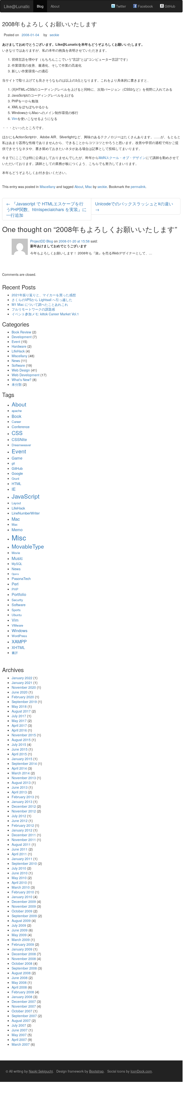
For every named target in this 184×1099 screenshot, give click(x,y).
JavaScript (25, 496)
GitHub (169, 6)
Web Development (25, 374)
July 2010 (19, 868)
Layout (16, 503)
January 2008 (22, 996)
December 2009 (24, 901)
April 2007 (19, 1039)
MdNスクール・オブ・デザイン (122, 157)
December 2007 (24, 1001)
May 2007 (19, 1034)
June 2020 (20, 692)
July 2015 (19, 744)
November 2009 (24, 906)
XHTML (18, 647)
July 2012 (19, 815)
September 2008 (24, 968)
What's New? (21, 379)
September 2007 (24, 1015)
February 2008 (23, 992)
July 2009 (19, 925)
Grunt (15, 478)
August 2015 (21, 739)
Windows (19, 630)
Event (16, 341)
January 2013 (22, 801)
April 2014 (19, 768)
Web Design (21, 370)
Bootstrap (96, 1071)
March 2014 (21, 773)
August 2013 (21, 782)
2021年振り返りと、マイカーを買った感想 (44, 294)
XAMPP (19, 641)
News (16, 360)
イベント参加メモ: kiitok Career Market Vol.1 (45, 314)
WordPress (19, 636)
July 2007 (19, 1025)
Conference (20, 426)
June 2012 (20, 820)
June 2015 (20, 749)
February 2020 (23, 696)
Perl (15, 584)
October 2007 (22, 1011)
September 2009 (24, 915)
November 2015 (24, 735)
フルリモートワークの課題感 (33, 309)
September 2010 (24, 863)
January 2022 (22, 677)
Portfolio (19, 594)
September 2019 (24, 701)
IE (14, 489)
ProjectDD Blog (41, 241)
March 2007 (21, 1044)
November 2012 (24, 811)
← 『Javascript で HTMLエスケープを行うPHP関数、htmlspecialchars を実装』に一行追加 (46, 209)
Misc (88, 186)
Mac (16, 519)
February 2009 (23, 944)
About (55, 6)
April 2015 (19, 754)
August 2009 (21, 920)
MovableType (28, 546)
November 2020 (24, 687)
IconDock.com (141, 1071)
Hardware (19, 346)
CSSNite (19, 439)
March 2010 (21, 887)
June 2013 (20, 787)
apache (17, 410)
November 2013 (24, 777)
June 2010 (20, 873)
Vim (14, 118)
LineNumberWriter (26, 512)
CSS (17, 432)
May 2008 (19, 982)
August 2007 (21, 1020)
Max (15, 524)
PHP (15, 589)
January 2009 (22, 949)
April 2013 (19, 792)
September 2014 (24, 763)
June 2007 (20, 1030)
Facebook (145, 6)
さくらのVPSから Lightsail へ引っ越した (42, 299)
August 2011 (21, 844)
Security (17, 600)
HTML (16, 483)
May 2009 (19, 934)
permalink (138, 186)
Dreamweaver (21, 445)
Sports (16, 610)
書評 (15, 652)
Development (22, 336)
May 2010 (19, 877)
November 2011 (24, 839)
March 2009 (21, 939)
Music (17, 558)
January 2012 (22, 830)
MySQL (17, 563)
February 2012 (23, 825)
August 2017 (21, 711)
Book (16, 416)
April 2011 (19, 853)
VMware (17, 625)
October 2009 (22, 911)
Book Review (21, 332)
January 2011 (22, 858)
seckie (54, 34)
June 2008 (20, 977)
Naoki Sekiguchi (41, 1071)
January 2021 (22, 682)
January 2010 (22, 896)
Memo (17, 529)
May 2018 (19, 706)
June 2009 (20, 930)
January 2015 (22, 758)
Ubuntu (17, 615)
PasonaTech (21, 578)
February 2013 (23, 796)
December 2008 (24, 953)
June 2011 (20, 849)
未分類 (17, 384)
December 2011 (24, 834)
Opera (15, 574)
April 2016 (19, 730)
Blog (40, 6)
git (13, 463)
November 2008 (24, 958)
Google (17, 473)
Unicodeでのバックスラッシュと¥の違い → (134, 206)
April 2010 (19, 882)
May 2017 (19, 720)
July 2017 (19, 715)
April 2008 (19, 987)
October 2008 (22, 963)
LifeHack (18, 351)
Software (18, 365)
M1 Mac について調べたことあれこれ (40, 304)
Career (16, 421)
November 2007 (24, 1006)
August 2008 (21, 972)
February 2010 (23, 892)
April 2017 (19, 725)
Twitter (120, 6)
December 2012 (24, 806)
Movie (16, 552)
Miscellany (47, 186)
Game (17, 458)
